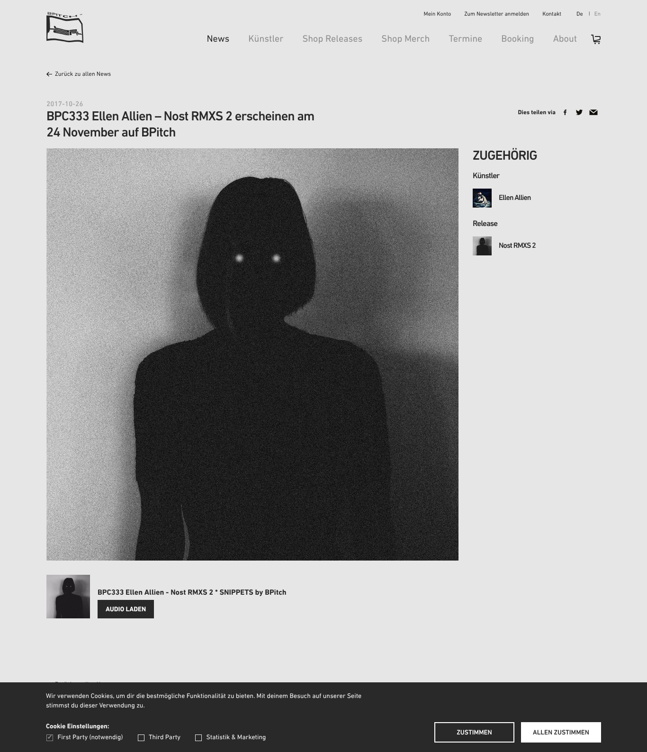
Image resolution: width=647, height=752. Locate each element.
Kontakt (551, 15)
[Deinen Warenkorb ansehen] (591, 42)
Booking (517, 39)
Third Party (164, 738)
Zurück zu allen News (83, 74)
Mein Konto (437, 15)
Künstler (265, 39)
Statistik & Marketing (236, 738)
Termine (465, 39)
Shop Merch (405, 39)
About (565, 39)
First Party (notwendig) (90, 738)
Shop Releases (332, 39)
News (218, 39)
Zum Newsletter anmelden (496, 15)
